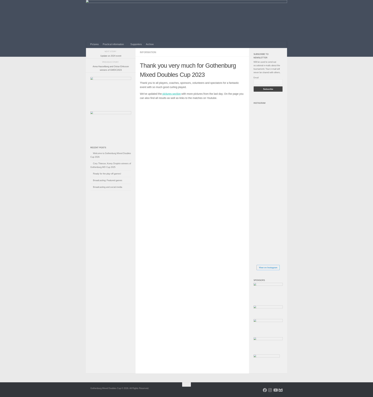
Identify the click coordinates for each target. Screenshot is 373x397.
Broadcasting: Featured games (107, 180)
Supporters (136, 44)
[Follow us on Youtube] (275, 390)
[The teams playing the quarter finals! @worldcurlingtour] (262, 201)
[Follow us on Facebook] (265, 390)
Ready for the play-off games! (107, 173)
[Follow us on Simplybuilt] (281, 390)
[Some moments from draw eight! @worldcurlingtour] (262, 219)
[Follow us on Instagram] (270, 390)
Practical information (113, 44)
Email (256, 77)
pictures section (171, 93)
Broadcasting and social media (107, 187)
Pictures (94, 44)
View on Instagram (268, 267)
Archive (150, 44)
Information (148, 52)
